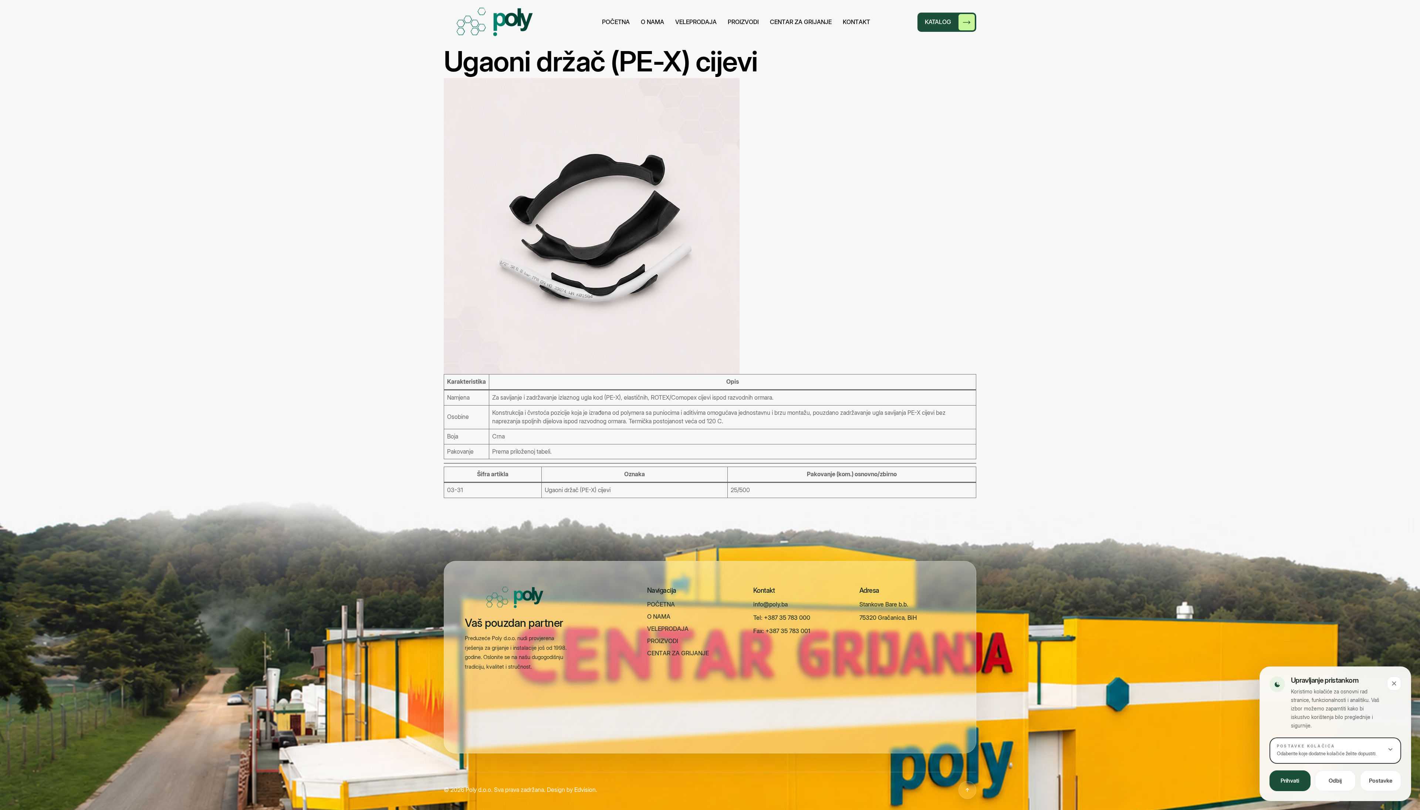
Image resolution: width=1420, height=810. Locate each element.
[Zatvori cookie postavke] (1394, 683)
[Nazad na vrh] (967, 790)
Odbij (1335, 780)
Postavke (1380, 780)
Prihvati (1290, 780)
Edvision (585, 789)
